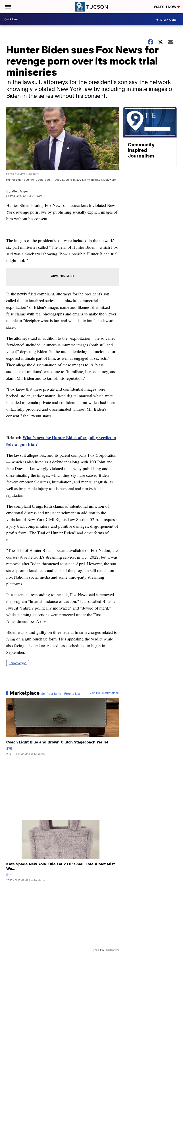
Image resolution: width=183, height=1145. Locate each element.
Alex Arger (20, 191)
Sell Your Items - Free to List (60, 693)
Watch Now (165, 7)
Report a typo (18, 663)
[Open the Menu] (7, 6)
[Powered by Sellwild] (112, 949)
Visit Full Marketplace (104, 693)
